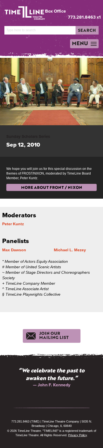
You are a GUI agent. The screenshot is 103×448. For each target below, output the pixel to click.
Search (87, 30)
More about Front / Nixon (51, 187)
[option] (51, 377)
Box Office (55, 11)
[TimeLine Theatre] (21, 11)
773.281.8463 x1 (84, 17)
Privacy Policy (77, 435)
